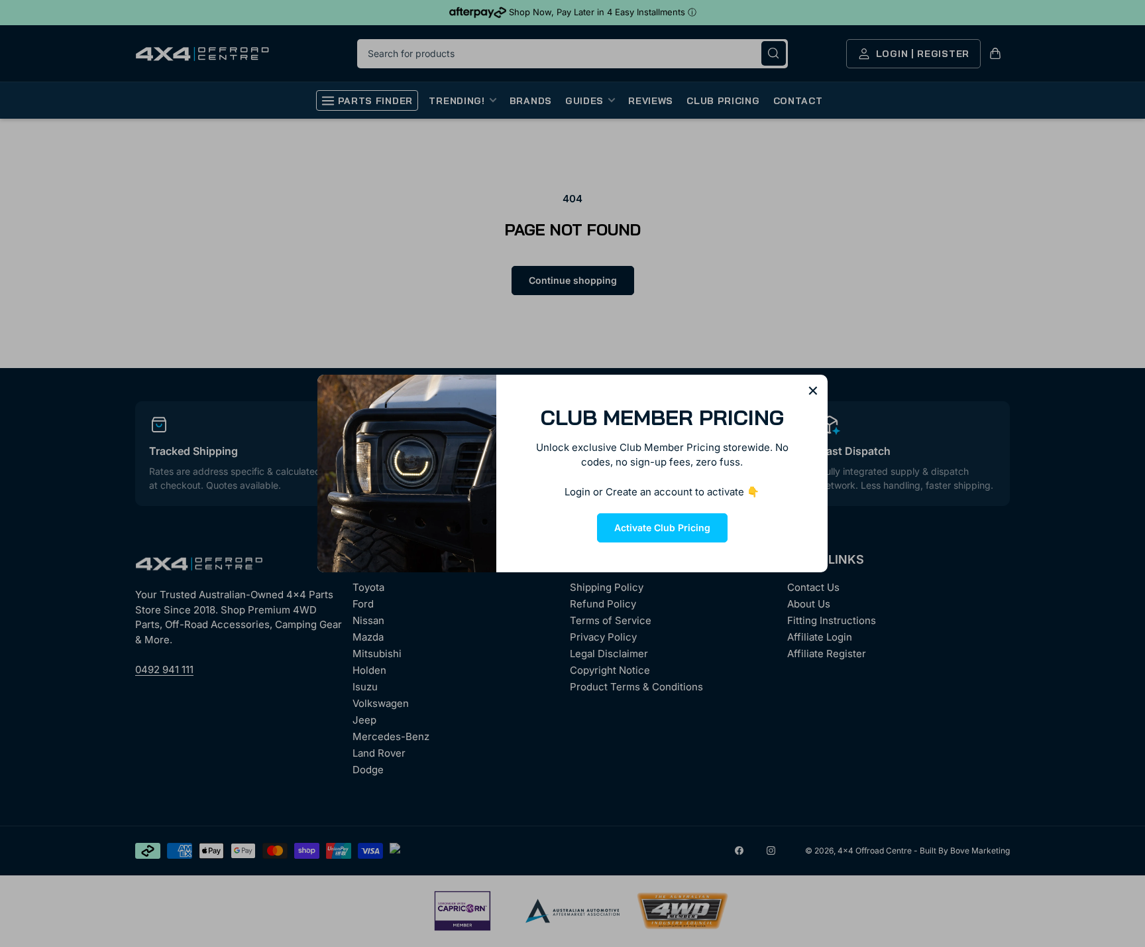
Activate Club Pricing (662, 527)
